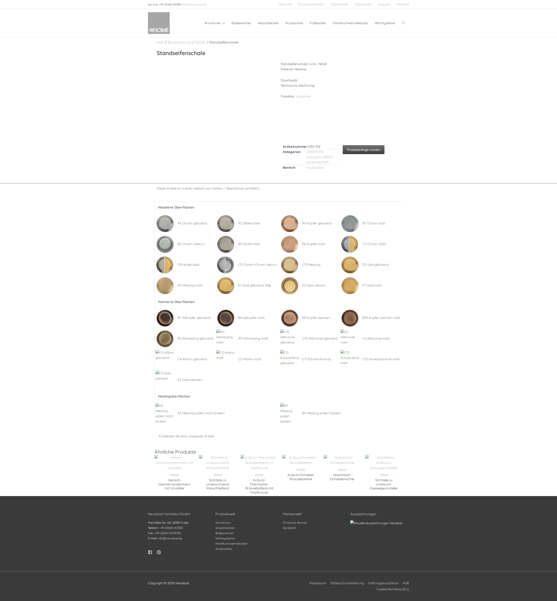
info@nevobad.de (195, 4)
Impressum (317, 583)
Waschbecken (225, 528)
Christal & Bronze (295, 523)
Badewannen (224, 533)
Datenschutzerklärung (347, 583)
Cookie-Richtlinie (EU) (392, 589)
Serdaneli (289, 528)
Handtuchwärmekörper (231, 543)
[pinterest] (159, 552)
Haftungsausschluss (383, 583)
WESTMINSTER (317, 162)
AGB (406, 583)
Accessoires (315, 167)
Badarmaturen (179, 42)
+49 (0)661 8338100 (167, 533)
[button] (403, 23)
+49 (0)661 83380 (171, 528)
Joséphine (302, 96)
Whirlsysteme (225, 538)
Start (160, 42)
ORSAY (200, 42)
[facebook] (152, 552)
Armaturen (222, 523)
